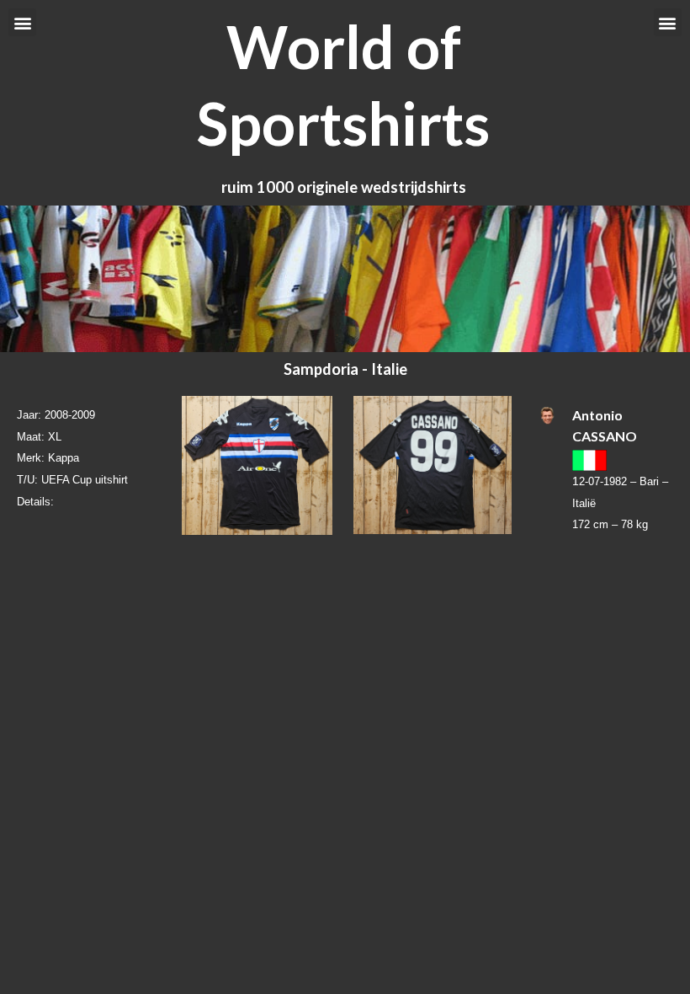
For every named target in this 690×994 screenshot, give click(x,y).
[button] (22, 22)
